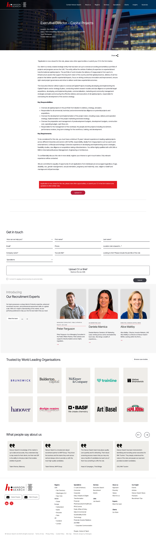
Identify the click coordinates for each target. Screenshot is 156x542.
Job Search (96, 501)
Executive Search (98, 487)
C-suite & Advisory (79, 487)
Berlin (58, 510)
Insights (135, 5)
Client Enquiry (33, 497)
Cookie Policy (60, 534)
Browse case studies (141, 359)
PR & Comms (78, 506)
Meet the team (13, 318)
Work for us (116, 496)
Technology (77, 517)
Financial (76, 501)
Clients (126, 5)
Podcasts (135, 496)
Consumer (77, 490)
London (58, 524)
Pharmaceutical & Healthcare (83, 504)
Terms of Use (39, 534)
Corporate (77, 493)
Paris (57, 515)
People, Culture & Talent (81, 531)
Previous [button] (22, 319)
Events (134, 487)
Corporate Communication (84, 525)
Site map (69, 534)
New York (59, 496)
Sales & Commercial (80, 512)
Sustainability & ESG (80, 514)
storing (19, 279)
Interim (95, 493)
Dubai (58, 501)
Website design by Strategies (82, 534)
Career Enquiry (15, 497)
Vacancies (145, 5)
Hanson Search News (138, 493)
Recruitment (97, 490)
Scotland (59, 521)
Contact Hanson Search (73, 5)
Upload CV (78, 193)
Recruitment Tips (137, 498)
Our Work (115, 512)
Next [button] (27, 319)
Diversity (115, 490)
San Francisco (60, 490)
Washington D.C (61, 493)
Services (106, 5)
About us (88, 5)
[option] (71, 316)
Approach (115, 487)
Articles (134, 490)
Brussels (59, 512)
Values (114, 493)
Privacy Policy (50, 534)
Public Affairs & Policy (80, 509)
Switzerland (60, 507)
